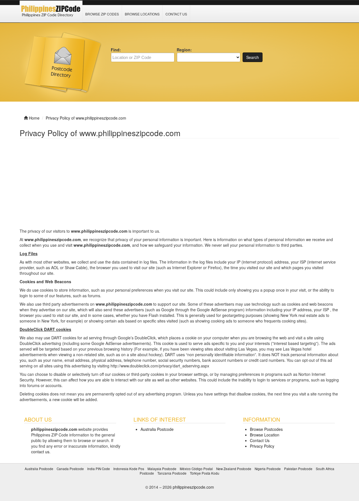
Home (34, 118)
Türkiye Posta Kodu (204, 473)
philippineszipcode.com (193, 487)
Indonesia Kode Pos (128, 468)
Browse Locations (142, 14)
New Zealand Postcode (233, 468)
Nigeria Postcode (268, 468)
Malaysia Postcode (162, 468)
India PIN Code (98, 468)
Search (252, 57)
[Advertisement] (179, 186)
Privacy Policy (262, 446)
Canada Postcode (70, 468)
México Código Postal (196, 468)
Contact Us (176, 14)
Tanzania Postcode (172, 473)
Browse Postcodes (266, 429)
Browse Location (264, 435)
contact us (40, 451)
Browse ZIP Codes (102, 14)
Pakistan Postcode (298, 468)
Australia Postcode (157, 429)
